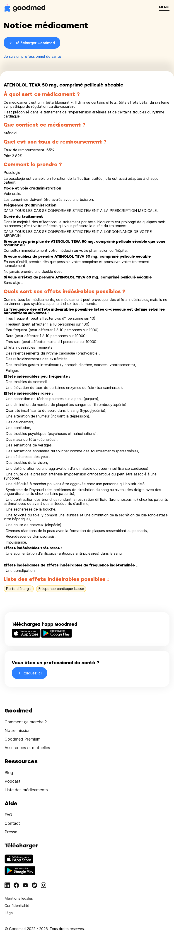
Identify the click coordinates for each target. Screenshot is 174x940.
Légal (9, 913)
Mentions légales (19, 898)
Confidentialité (17, 905)
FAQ (8, 814)
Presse (11, 832)
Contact (12, 823)
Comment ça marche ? (26, 721)
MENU (164, 7)
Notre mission (18, 730)
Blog (9, 772)
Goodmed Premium (23, 739)
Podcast (12, 781)
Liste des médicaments (26, 789)
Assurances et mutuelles (27, 747)
